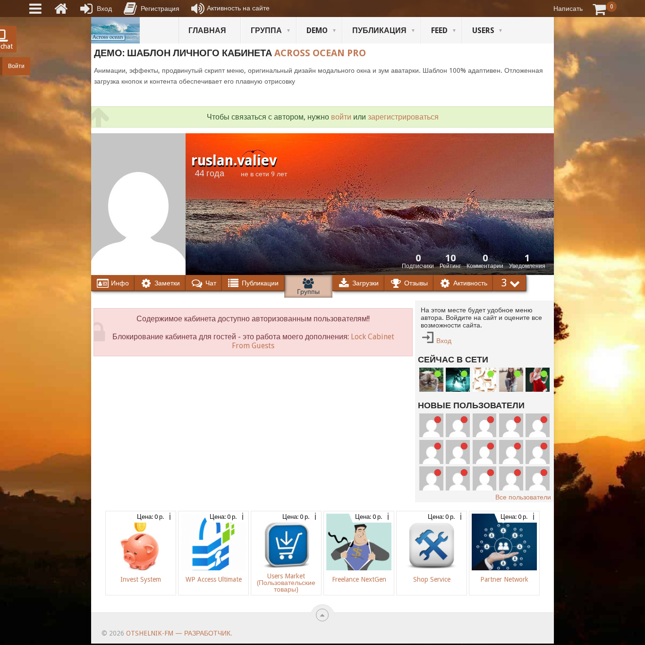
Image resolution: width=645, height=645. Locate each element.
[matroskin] (431, 380)
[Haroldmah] (511, 478)
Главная (207, 30)
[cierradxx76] (431, 425)
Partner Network (504, 579)
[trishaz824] (458, 452)
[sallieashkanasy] (458, 425)
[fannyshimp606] (485, 425)
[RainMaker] (538, 478)
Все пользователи (523, 497)
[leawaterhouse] (431, 452)
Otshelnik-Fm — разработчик (178, 633)
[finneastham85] (458, 478)
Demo (317, 30)
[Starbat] (458, 380)
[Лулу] (511, 380)
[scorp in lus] (485, 380)
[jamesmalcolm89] (511, 452)
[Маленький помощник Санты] (538, 380)
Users (483, 30)
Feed (439, 30)
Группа (266, 30)
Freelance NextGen (359, 579)
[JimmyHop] (511, 425)
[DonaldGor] (538, 425)
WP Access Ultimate (214, 579)
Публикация (379, 30)
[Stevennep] (538, 452)
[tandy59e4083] (485, 452)
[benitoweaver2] (485, 478)
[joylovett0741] (431, 478)
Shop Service (431, 579)
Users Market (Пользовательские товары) (286, 583)
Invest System (140, 579)
